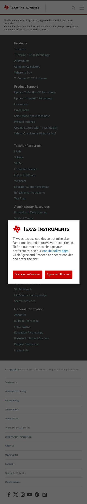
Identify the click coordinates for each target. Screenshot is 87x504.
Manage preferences (27, 274)
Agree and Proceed (58, 274)
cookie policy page (55, 251)
